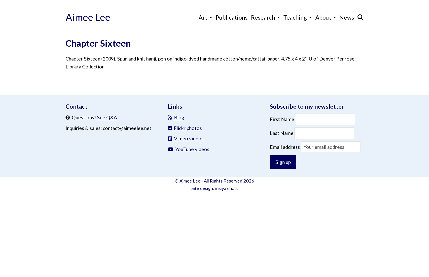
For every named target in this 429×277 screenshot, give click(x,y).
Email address (285, 147)
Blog (179, 117)
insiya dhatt (226, 188)
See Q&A (107, 117)
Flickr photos (188, 128)
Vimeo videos (189, 138)
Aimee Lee (88, 17)
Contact (76, 106)
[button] (360, 17)
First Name (282, 119)
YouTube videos (192, 149)
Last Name (281, 133)
